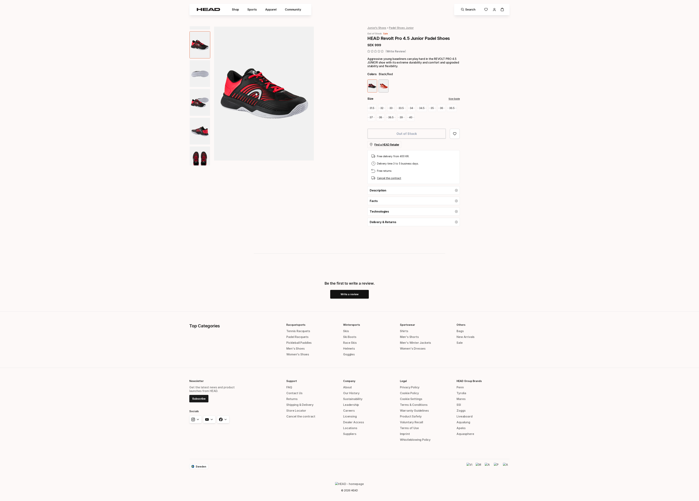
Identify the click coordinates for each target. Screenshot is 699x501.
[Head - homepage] (208, 9)
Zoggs (461, 410)
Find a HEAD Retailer (386, 144)
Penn (460, 387)
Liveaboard (464, 416)
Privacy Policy (410, 387)
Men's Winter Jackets (415, 342)
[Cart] (502, 9)
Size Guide (454, 98)
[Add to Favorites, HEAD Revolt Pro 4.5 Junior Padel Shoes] (455, 134)
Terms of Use (409, 428)
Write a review (350, 294)
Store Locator (296, 410)
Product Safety (411, 416)
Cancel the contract (389, 178)
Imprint (405, 434)
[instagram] (195, 419)
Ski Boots (349, 337)
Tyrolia (461, 393)
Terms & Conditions (414, 405)
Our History (351, 393)
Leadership (351, 405)
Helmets (349, 348)
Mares (461, 399)
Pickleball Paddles (299, 342)
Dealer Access (353, 422)
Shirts (404, 331)
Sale (460, 342)
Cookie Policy (409, 393)
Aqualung (463, 422)
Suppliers (349, 434)
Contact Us (294, 393)
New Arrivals (466, 337)
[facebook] (223, 419)
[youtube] (209, 419)
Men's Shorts (409, 337)
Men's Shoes (295, 348)
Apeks (461, 428)
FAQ (289, 387)
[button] (414, 190)
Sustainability (352, 399)
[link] (486, 9)
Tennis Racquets (298, 331)
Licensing (350, 416)
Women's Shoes (297, 354)
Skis (346, 331)
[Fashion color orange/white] (383, 86)
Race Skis (350, 342)
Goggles (349, 354)
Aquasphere (465, 434)
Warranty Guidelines (414, 410)
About (347, 387)
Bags (460, 331)
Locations (350, 428)
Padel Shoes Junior (401, 27)
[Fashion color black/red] (372, 86)
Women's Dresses (413, 348)
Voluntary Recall (411, 422)
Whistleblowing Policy (415, 439)
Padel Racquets (297, 337)
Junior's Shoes (376, 27)
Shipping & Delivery (299, 405)
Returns (292, 399)
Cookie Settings (411, 399)
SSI (459, 405)
